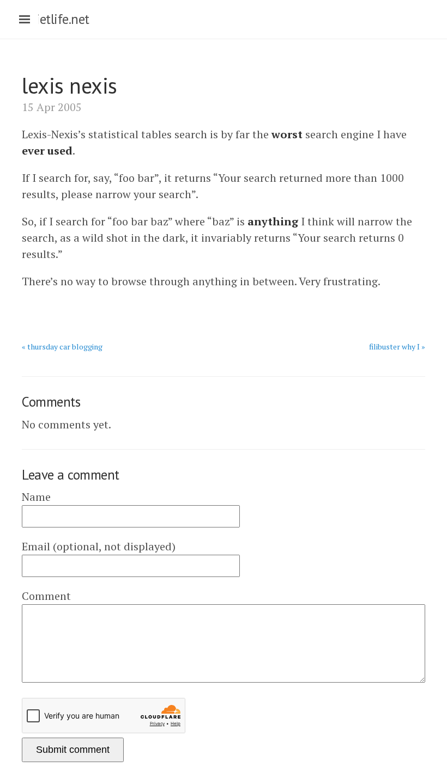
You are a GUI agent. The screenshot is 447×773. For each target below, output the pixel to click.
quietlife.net (55, 19)
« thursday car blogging (62, 346)
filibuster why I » (397, 346)
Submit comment (73, 749)
